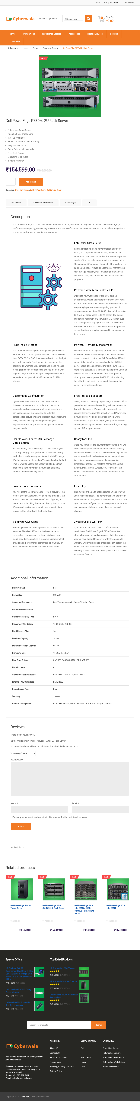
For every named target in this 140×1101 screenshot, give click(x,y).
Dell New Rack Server (38, 190)
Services (114, 34)
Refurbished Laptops (51, 34)
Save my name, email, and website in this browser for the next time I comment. (50, 817)
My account (129, 3)
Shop (98, 3)
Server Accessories (111, 1067)
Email (75, 803)
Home (25, 48)
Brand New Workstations (113, 1057)
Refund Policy (56, 1071)
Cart (105, 3)
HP (82, 1053)
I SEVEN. (26, 1096)
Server (12, 34)
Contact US (15, 41)
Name (14, 803)
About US (54, 1048)
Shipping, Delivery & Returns (62, 1067)
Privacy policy (56, 1062)
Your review (17, 759)
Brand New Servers (22, 190)
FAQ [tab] (89, 202)
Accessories (74, 34)
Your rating (16, 753)
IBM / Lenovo (86, 1057)
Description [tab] (16, 202)
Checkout (114, 3)
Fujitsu (83, 1062)
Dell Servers (51, 190)
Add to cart (31, 182)
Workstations (29, 34)
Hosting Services (95, 34)
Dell (82, 1048)
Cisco (83, 1067)
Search (99, 1025)
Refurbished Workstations (114, 1062)
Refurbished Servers (112, 1053)
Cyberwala (12, 48)
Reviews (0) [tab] (70, 202)
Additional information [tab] (43, 202)
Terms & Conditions (58, 1057)
